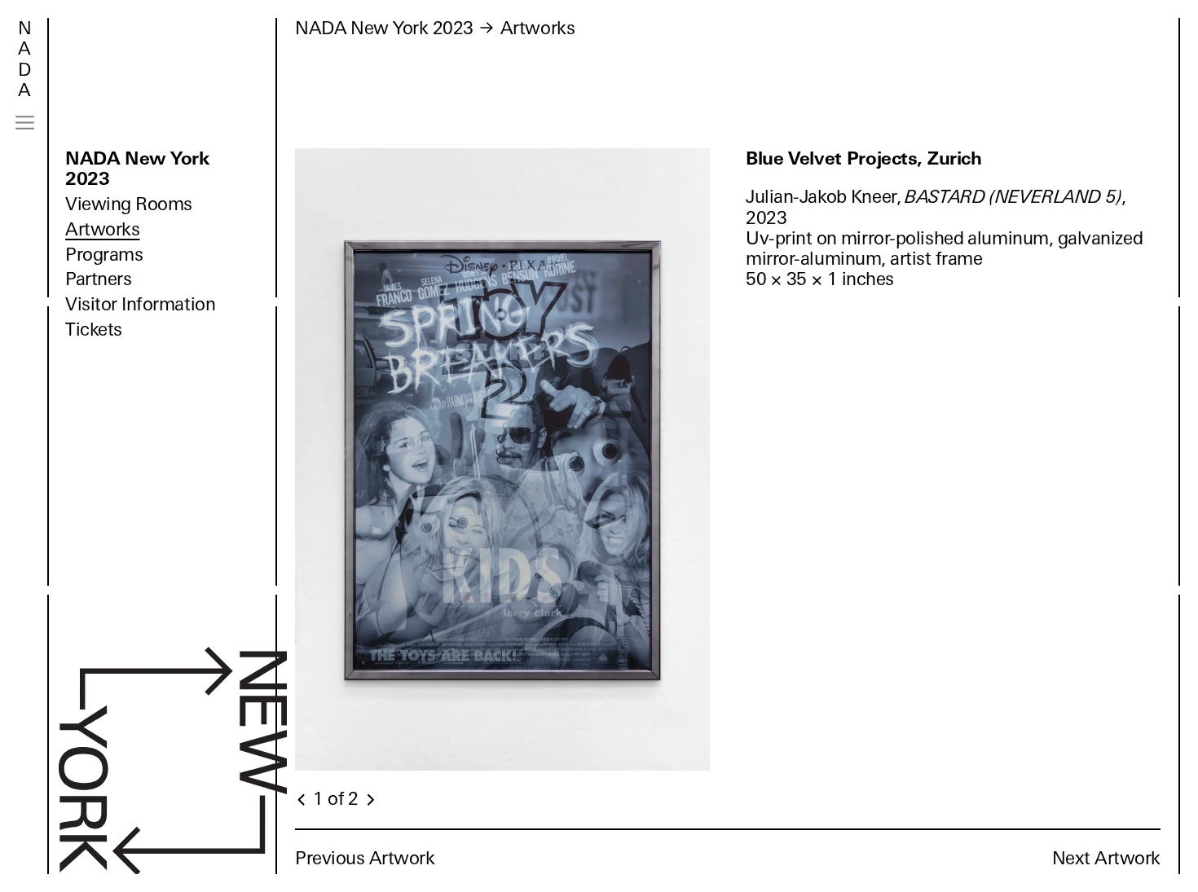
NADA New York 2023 (137, 168)
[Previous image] (302, 800)
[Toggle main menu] (24, 122)
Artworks (102, 229)
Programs (104, 254)
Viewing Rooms (128, 204)
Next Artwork (1106, 858)
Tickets (93, 329)
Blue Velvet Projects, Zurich (863, 158)
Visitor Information (140, 304)
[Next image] (370, 800)
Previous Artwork (365, 858)
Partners (98, 279)
